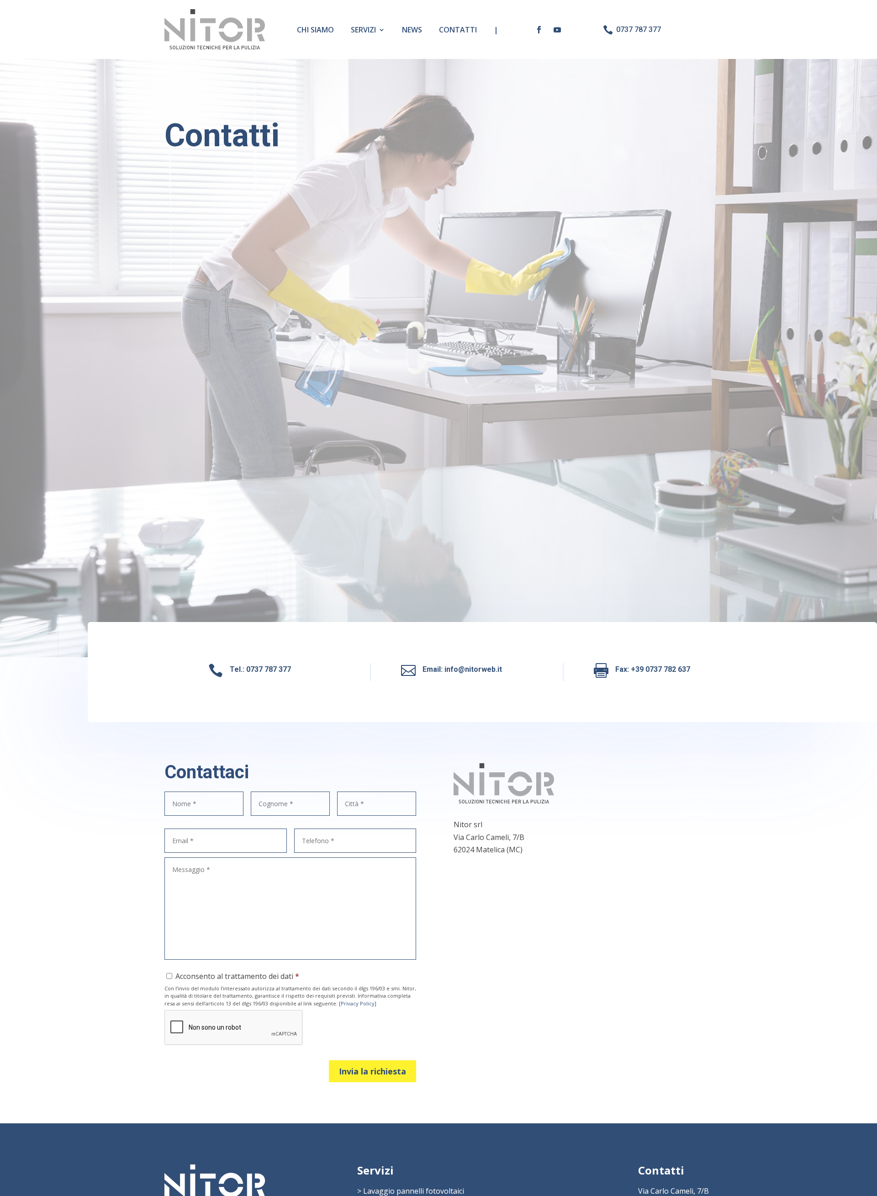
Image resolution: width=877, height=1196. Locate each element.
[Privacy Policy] (357, 1003)
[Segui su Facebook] (539, 29)
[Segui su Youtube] (557, 29)
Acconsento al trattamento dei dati (234, 976)
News (412, 30)
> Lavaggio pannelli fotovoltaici (410, 1191)
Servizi (363, 30)
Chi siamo (315, 30)
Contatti (458, 30)
